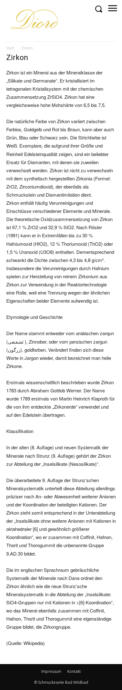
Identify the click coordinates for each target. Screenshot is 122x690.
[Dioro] (35, 20)
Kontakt (74, 671)
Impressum (51, 671)
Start (10, 48)
